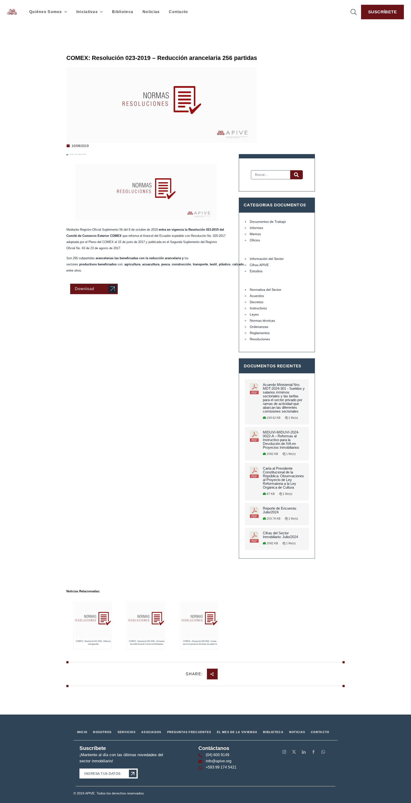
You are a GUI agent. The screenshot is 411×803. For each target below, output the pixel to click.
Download (84, 289)
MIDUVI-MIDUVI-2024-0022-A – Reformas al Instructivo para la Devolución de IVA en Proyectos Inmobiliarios (281, 439)
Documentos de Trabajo (268, 222)
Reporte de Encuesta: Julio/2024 (280, 510)
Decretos (256, 302)
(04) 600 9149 (217, 755)
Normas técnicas (262, 320)
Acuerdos (257, 296)
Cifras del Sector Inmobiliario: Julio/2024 (280, 535)
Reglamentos (260, 333)
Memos (255, 234)
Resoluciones (260, 339)
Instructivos (258, 308)
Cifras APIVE (259, 265)
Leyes (254, 314)
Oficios (255, 240)
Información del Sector (267, 259)
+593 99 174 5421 (221, 767)
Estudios (256, 271)
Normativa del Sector (265, 290)
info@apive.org (218, 761)
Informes (256, 228)
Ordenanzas (259, 327)
